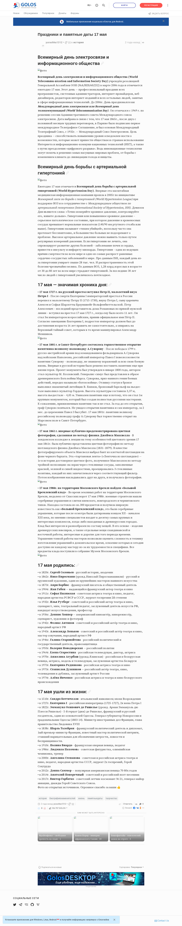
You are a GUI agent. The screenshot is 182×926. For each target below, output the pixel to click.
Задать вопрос (160, 14)
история (78, 42)
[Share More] (143, 808)
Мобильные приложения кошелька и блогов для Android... (95, 21)
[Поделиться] (120, 804)
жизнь (81, 798)
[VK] (137, 808)
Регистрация (151, 5)
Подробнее (91, 886)
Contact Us (163, 920)
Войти (124, 5)
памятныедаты (95, 798)
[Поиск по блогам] (103, 5)
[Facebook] (134, 808)
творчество (111, 798)
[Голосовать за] (39, 808)
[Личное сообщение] (69, 42)
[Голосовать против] (45, 808)
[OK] (140, 808)
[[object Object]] (136, 804)
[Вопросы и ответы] (96, 5)
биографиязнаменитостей (62, 798)
